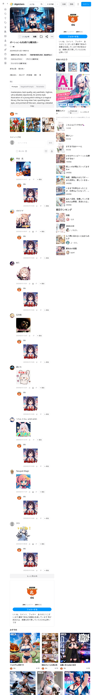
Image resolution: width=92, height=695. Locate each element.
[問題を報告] (33, 179)
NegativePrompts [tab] (27, 87)
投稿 (71, 4)
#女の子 (22, 75)
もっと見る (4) (32, 576)
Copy (32, 106)
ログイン (86, 4)
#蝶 (35, 75)
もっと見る (83, 112)
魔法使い (21, 69)
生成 (64, 4)
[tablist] (28, 86)
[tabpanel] (32, 99)
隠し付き (21, 151)
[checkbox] (17, 151)
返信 (40, 179)
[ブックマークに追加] (41, 36)
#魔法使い (13, 75)
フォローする (32, 609)
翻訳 (11, 81)
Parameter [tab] (40, 87)
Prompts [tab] (15, 87)
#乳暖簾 (29, 75)
